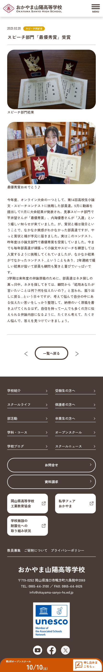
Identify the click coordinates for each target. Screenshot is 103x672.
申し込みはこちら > (90, 664)
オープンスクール (68, 432)
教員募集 (14, 550)
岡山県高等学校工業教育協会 (22, 503)
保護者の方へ (65, 404)
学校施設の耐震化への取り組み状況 (21, 525)
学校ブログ (15, 446)
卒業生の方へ (65, 418)
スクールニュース (68, 446)
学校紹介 (14, 391)
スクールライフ (19, 404)
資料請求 (51, 481)
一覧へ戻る (51, 353)
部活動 (12, 418)
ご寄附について (35, 550)
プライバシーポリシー (67, 550)
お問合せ (51, 464)
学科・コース (17, 432)
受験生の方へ (65, 391)
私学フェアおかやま (67, 503)
